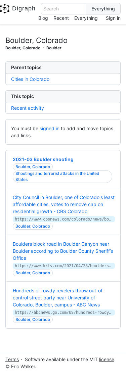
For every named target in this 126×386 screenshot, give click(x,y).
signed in (49, 128)
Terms (12, 359)
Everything (86, 18)
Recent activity (27, 108)
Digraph (24, 8)
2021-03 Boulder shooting (43, 159)
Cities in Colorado (30, 79)
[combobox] (63, 8)
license (106, 359)
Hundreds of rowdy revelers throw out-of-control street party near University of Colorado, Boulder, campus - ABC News (58, 297)
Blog (43, 18)
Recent (61, 18)
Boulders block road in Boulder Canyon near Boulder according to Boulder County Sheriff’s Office (63, 251)
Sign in (113, 18)
